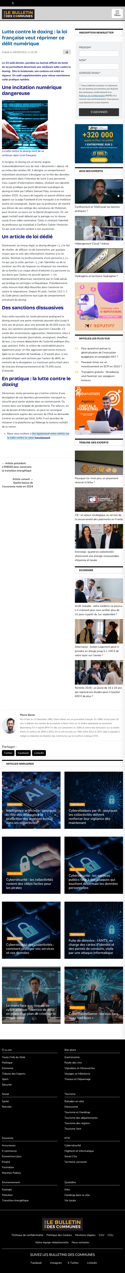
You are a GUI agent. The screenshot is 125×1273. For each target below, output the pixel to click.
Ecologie (7, 1189)
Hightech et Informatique (79, 1151)
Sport (5, 1079)
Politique (7, 1062)
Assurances (9, 1145)
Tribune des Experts (13, 1074)
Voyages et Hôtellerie (77, 1074)
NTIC (67, 1138)
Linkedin (91, 1263)
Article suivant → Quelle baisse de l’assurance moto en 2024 (17, 482)
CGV (101, 1235)
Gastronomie (72, 1057)
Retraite (7, 1107)
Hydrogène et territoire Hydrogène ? (96, 276)
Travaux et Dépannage (77, 1079)
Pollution (7, 1195)
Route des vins (73, 1062)
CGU (110, 1235)
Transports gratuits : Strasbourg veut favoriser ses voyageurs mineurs (100, 376)
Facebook (23, 753)
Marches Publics (11, 1173)
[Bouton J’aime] (67, 51)
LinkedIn (39, 753)
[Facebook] (3, 3)
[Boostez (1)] (99, 410)
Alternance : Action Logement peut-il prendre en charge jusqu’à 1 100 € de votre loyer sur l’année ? (97, 651)
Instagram (55, 1263)
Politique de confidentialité (27, 1235)
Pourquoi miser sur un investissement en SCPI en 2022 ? (101, 364)
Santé (5, 1101)
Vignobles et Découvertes (79, 1068)
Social (5, 1094)
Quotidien (70, 1182)
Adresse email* (89, 73)
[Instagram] (8, 3)
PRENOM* (85, 47)
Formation (8, 1167)
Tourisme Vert (72, 1129)
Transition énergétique (15, 1200)
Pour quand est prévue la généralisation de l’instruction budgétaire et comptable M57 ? (99, 353)
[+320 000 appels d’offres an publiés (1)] (99, 143)
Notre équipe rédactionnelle (52, 1242)
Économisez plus (11, 1156)
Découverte (71, 1107)
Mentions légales (85, 1235)
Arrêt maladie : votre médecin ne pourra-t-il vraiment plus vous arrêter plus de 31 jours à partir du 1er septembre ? (99, 610)
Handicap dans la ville (77, 1195)
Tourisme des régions (77, 1123)
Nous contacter (81, 1242)
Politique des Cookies (59, 1235)
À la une (7, 1050)
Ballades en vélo (74, 1101)
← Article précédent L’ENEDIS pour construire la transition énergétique (17, 467)
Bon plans (70, 1050)
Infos (67, 1189)
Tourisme (70, 1094)
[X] (13, 3)
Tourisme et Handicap (77, 1112)
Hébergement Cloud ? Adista (92, 243)
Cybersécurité (72, 1145)
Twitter (8, 753)
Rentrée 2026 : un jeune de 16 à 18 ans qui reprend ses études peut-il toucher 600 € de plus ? (98, 692)
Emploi (6, 1162)
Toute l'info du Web (13, 1057)
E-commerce (9, 1151)
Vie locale (70, 1200)
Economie (7, 1068)
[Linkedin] (17, 3)
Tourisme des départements (81, 1118)
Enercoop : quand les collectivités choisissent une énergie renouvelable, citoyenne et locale (97, 556)
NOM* (82, 60)
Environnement (11, 1182)
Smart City (70, 1156)
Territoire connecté (75, 1162)
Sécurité (7, 1085)
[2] (99, 306)
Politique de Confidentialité (92, 95)
